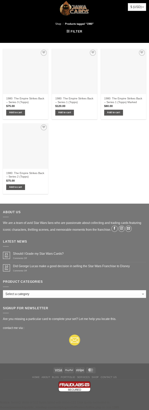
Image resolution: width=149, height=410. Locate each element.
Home (36, 377)
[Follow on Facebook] (114, 228)
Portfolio (68, 377)
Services (83, 377)
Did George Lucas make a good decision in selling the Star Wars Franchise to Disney (71, 266)
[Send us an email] (128, 228)
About (46, 377)
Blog (55, 377)
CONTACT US (109, 377)
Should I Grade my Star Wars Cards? (38, 253)
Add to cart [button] (15, 112)
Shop (58, 23)
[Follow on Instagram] (121, 228)
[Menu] (5, 8)
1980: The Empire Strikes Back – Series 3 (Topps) (25, 100)
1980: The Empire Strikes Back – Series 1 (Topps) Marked (123, 100)
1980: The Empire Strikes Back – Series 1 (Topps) (74, 100)
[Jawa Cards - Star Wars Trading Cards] (74, 8)
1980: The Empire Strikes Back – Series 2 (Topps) (25, 174)
